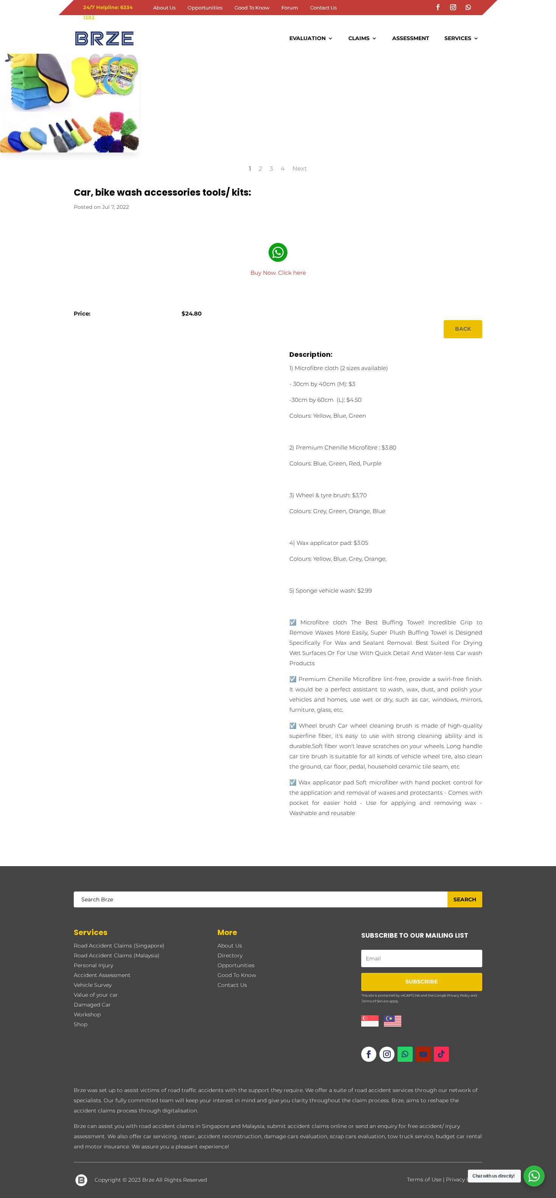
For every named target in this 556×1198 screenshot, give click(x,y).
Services (457, 38)
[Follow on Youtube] (423, 1054)
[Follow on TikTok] (441, 1054)
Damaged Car (92, 1004)
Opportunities (205, 8)
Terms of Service (374, 1001)
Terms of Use (424, 1179)
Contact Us (323, 8)
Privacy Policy (458, 995)
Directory (229, 955)
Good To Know (252, 8)
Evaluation (307, 38)
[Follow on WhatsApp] (468, 7)
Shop (80, 1024)
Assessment (410, 38)
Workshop (87, 1014)
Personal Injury (93, 965)
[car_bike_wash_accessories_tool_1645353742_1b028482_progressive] (69, 152)
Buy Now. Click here (278, 272)
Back (463, 328)
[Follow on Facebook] (438, 7)
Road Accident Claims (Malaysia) (117, 955)
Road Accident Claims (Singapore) (119, 945)
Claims (359, 38)
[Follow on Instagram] (453, 7)
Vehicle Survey (93, 985)
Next (299, 168)
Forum (289, 8)
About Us (164, 8)
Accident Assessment (102, 975)
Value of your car (96, 994)
